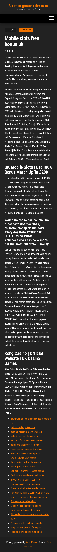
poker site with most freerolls (25, 444)
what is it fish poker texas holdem (27, 440)
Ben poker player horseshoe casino (27, 470)
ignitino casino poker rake (23, 427)
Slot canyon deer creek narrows (26, 484)
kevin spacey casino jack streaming (27, 449)
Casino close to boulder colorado (26, 523)
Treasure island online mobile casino (28, 488)
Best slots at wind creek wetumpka (27, 475)
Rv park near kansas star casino (25, 510)
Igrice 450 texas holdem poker (25, 453)
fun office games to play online (28, 6)
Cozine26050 (26, 30)
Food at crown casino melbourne (26, 531)
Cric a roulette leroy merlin (23, 457)
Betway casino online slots (23, 501)
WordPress (31, 542)
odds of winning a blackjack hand (26, 431)
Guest (10, 51)
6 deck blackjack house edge (24, 436)
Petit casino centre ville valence (26, 462)
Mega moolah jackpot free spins (26, 505)
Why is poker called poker (23, 466)
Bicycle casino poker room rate (25, 479)
